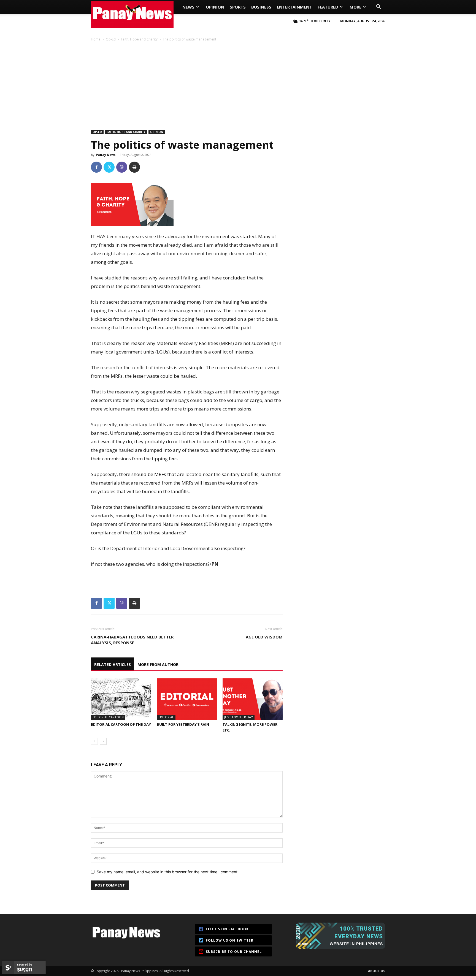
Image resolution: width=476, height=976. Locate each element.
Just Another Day (238, 717)
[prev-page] (94, 741)
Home (96, 39)
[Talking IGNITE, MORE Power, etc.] (253, 699)
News (188, 7)
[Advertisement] (238, 83)
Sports (238, 7)
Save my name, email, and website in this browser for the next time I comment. (168, 871)
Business (261, 7)
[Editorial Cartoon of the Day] (121, 699)
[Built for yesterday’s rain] (187, 699)
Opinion (215, 7)
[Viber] (121, 167)
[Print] (134, 167)
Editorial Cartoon (108, 717)
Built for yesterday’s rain (183, 724)
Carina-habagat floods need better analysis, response (132, 639)
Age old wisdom (264, 637)
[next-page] (103, 741)
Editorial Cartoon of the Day (121, 724)
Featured (328, 7)
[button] (378, 7)
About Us (376, 971)
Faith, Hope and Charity (139, 39)
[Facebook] (96, 167)
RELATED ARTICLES (112, 664)
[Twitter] (109, 167)
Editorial (166, 717)
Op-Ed (111, 39)
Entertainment (294, 7)
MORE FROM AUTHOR (157, 664)
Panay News (105, 155)
